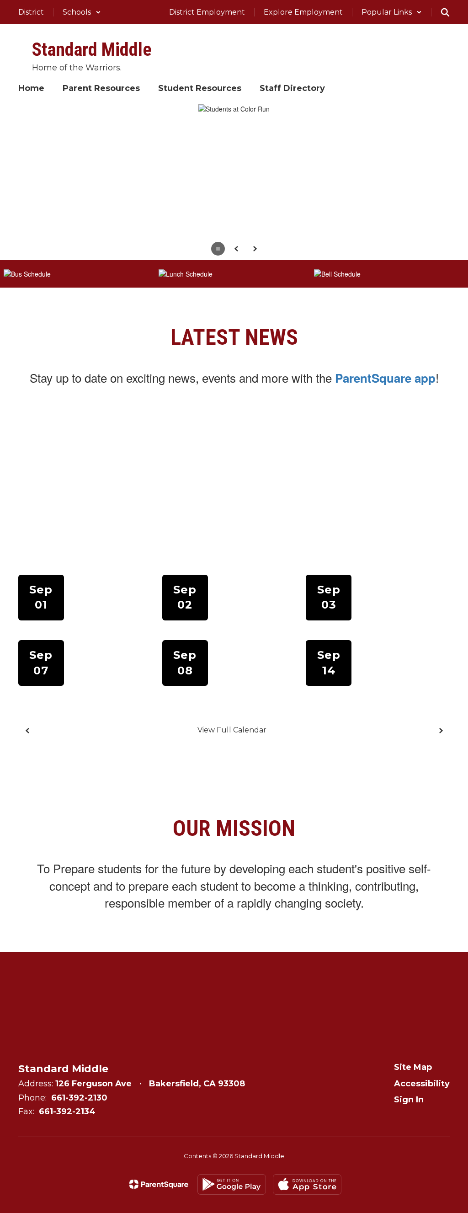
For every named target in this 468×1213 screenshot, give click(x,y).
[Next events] (440, 730)
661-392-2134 (67, 1111)
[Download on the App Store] (307, 1184)
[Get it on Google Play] (231, 1184)
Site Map (413, 1067)
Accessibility (422, 1084)
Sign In (409, 1100)
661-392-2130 (79, 1098)
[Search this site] (445, 12)
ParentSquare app (385, 377)
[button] (82, 12)
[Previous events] (27, 730)
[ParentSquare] (159, 1184)
